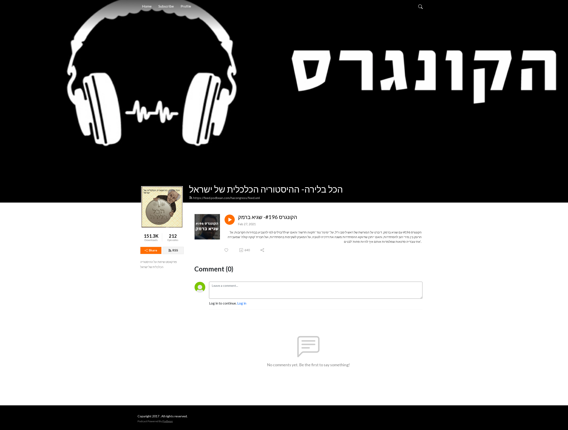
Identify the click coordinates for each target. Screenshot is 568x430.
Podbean (167, 421)
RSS (175, 250)
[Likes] (226, 250)
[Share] (262, 250)
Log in (241, 303)
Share (153, 250)
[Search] (420, 6)
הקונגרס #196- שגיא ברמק (267, 217)
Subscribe (166, 6)
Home (147, 6)
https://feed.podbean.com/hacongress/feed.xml (226, 198)
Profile (186, 6)
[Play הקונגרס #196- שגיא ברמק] (230, 220)
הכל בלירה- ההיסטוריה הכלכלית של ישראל (266, 189)
